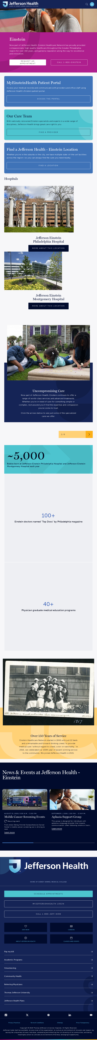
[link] (48, 951)
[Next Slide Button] (89, 434)
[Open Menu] (92, 4)
